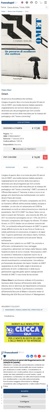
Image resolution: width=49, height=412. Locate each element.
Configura (24, 401)
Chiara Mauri (6, 90)
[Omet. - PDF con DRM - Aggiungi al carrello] (45, 157)
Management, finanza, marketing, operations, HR (23, 310)
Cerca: (3, 7)
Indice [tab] (25, 167)
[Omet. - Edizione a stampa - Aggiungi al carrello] (45, 128)
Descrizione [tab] (10, 167)
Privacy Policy (24, 407)
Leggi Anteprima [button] (23, 122)
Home (3, 11)
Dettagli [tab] (39, 167)
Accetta (24, 391)
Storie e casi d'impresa (15, 11)
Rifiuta (24, 396)
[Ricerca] (47, 7)
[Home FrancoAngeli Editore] (9, 3)
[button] (21, 2)
